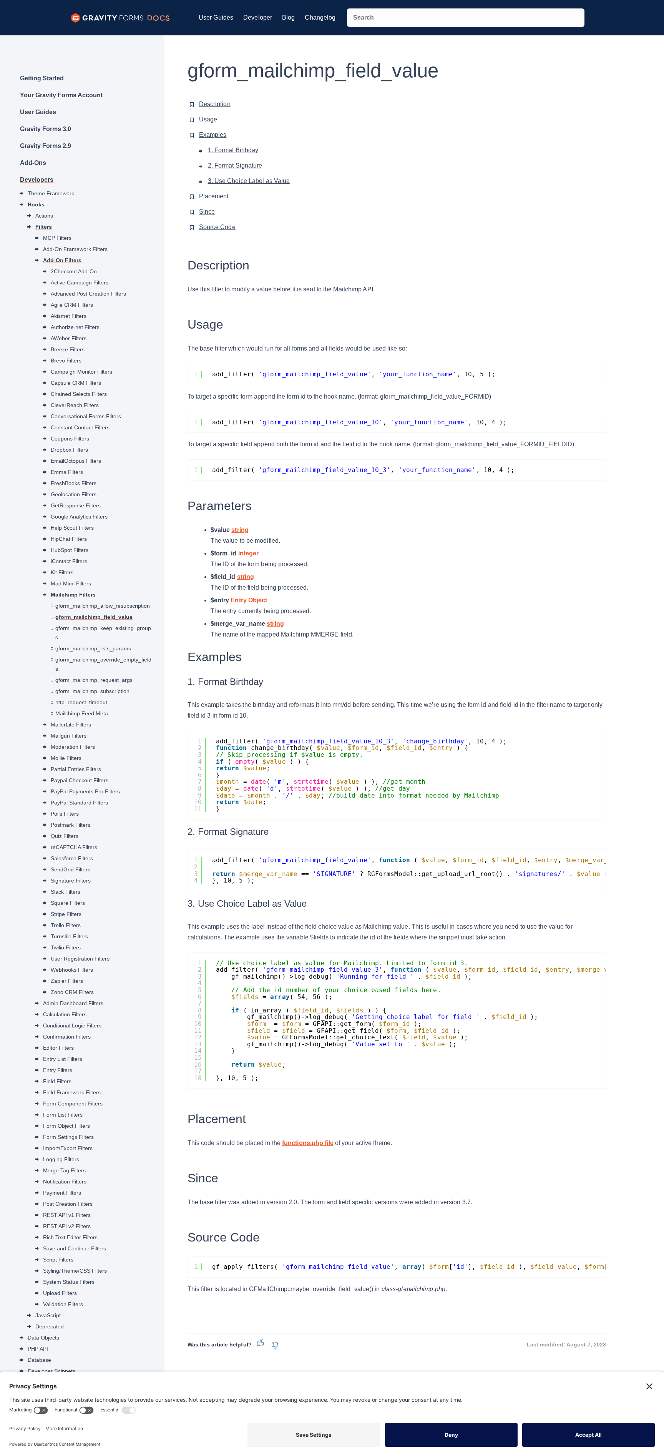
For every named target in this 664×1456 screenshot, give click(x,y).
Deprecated (49, 1326)
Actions (44, 216)
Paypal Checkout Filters (79, 780)
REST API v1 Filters (67, 1215)
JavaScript (48, 1315)
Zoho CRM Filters (72, 992)
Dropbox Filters (69, 450)
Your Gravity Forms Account (61, 95)
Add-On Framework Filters (75, 249)
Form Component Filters (73, 1103)
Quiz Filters (64, 836)
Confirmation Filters (67, 1037)
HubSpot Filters (69, 550)
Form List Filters (63, 1115)
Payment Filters (62, 1193)
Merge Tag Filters (64, 1170)
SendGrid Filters (70, 869)
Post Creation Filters (68, 1204)
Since (207, 211)
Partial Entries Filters (76, 769)
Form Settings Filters (68, 1137)
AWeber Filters (68, 338)
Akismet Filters (68, 316)
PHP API (38, 1349)
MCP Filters (57, 238)
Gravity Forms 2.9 (45, 146)
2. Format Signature (235, 165)
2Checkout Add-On (74, 271)
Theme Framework (51, 193)
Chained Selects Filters (79, 394)
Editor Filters (58, 1048)
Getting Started (42, 78)
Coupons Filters (70, 438)
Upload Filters (60, 1293)
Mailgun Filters (68, 736)
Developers (36, 179)
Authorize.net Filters (75, 327)
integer (248, 553)
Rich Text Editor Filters (70, 1237)
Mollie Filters (66, 758)
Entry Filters (57, 1070)
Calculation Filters (64, 1014)
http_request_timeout (81, 702)
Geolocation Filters (73, 494)
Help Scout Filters (72, 528)
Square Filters (68, 903)
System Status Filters (69, 1282)
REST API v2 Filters (67, 1226)
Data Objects (43, 1338)
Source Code (217, 227)
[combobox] (465, 17)
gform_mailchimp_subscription (92, 691)
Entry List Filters (62, 1059)
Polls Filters (65, 814)
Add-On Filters (62, 260)
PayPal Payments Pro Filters (85, 791)
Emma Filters (67, 472)
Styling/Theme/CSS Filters (75, 1271)
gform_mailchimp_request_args (94, 680)
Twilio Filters (66, 947)
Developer (257, 17)
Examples (213, 134)
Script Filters (58, 1260)
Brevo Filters (66, 360)
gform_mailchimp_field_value (94, 617)
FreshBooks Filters (73, 483)
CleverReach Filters (75, 405)
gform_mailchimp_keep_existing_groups (103, 632)
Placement (214, 196)
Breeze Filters (68, 349)
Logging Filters (61, 1159)
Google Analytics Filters (79, 517)
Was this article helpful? (220, 1344)
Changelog (320, 17)
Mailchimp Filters (73, 595)
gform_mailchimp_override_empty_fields (103, 664)
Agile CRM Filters (72, 305)
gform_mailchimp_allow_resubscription (102, 606)
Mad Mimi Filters (71, 583)
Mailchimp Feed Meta (81, 713)
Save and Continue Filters (74, 1248)
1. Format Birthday (233, 150)
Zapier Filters (67, 981)
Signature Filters (71, 881)
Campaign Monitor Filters (81, 372)
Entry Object (249, 600)
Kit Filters (62, 572)
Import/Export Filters (68, 1148)
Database (39, 1360)
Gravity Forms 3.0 (45, 129)
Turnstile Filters (69, 936)
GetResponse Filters (76, 505)
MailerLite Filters (71, 724)
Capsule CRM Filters (76, 383)
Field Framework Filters (72, 1092)
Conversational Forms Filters (86, 416)
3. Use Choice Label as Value (249, 181)
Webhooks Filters (72, 970)
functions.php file (308, 1143)
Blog (288, 17)
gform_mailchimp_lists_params (93, 648)
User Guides (216, 17)
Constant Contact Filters (80, 427)
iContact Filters (69, 561)
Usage (208, 119)
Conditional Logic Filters (72, 1025)
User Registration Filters (80, 959)
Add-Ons (33, 163)
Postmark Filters (70, 825)
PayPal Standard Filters (79, 802)
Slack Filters (65, 892)
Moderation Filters (73, 747)
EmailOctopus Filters (76, 461)
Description (215, 104)
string (240, 530)
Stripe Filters (66, 914)
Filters (43, 227)
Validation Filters (63, 1304)
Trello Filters (66, 925)
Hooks (36, 204)
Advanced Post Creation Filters (88, 294)
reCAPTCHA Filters (74, 847)
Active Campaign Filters (79, 282)
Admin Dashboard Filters (73, 1003)
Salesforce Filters (72, 858)
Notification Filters (64, 1181)
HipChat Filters (69, 539)
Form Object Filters (66, 1126)
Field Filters (57, 1081)
